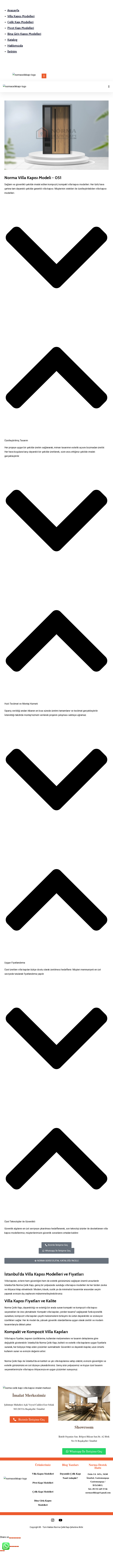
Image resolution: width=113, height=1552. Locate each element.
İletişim (12, 51)
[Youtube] (60, 1520)
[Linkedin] (19, 1537)
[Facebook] (10, 1537)
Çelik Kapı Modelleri (20, 22)
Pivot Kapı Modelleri (20, 28)
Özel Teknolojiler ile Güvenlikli (19, 1221)
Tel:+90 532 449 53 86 (97, 1488)
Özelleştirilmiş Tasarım (16, 440)
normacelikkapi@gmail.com (98, 1492)
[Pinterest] (17, 1537)
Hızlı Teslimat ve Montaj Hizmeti (21, 703)
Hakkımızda (15, 45)
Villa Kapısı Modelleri (21, 16)
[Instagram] (52, 1520)
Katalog (12, 39)
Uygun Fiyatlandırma (14, 962)
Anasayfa (13, 10)
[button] (56, 320)
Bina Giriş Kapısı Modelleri (24, 34)
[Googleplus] (12, 1537)
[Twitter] (15, 1537)
